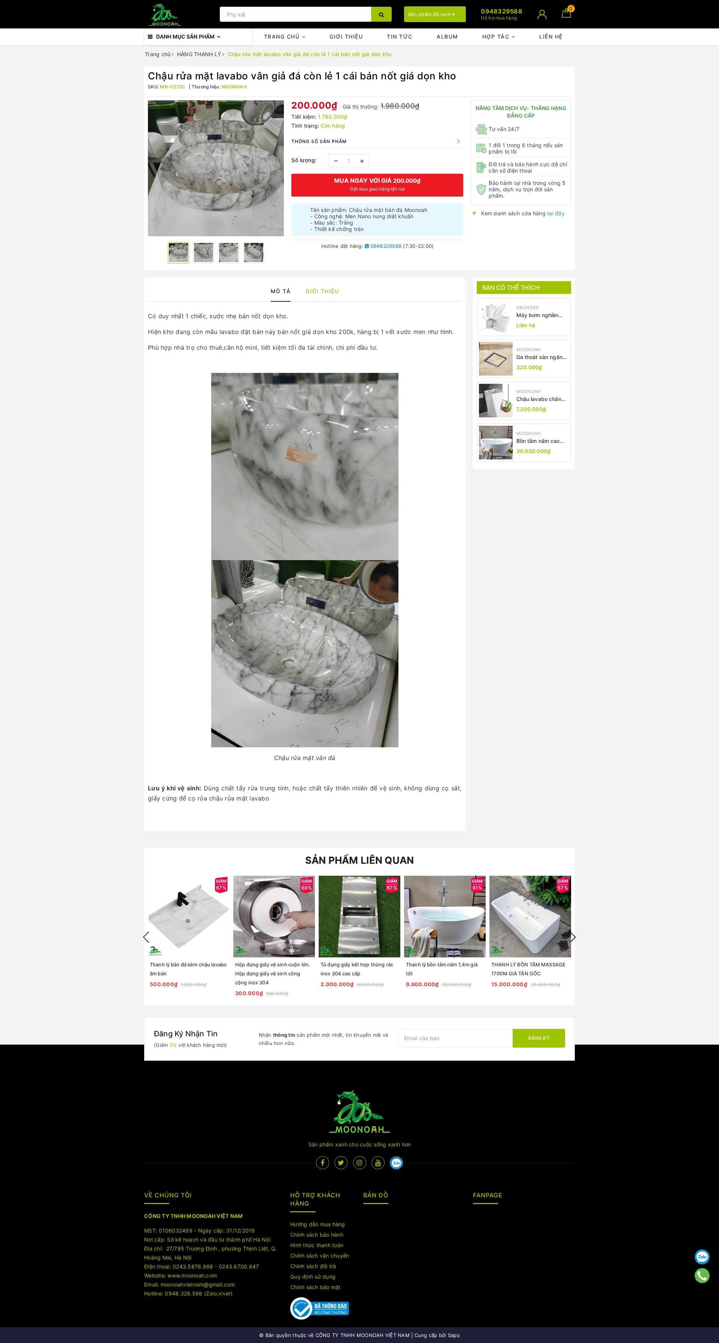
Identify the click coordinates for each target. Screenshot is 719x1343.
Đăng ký (538, 1038)
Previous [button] (146, 937)
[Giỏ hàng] (566, 15)
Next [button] (573, 937)
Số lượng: (304, 160)
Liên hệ (551, 36)
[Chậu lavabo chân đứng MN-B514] (496, 400)
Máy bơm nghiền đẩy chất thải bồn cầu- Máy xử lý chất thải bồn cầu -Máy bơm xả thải (541, 315)
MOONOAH (528, 349)
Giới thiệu (346, 36)
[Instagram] (359, 1162)
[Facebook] (322, 1162)
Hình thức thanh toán (316, 1245)
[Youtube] (378, 1162)
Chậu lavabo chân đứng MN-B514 (538, 399)
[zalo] (396, 1162)
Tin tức (400, 36)
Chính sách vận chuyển (319, 1255)
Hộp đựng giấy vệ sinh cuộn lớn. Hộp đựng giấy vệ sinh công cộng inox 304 (272, 973)
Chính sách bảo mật (315, 1287)
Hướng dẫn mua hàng (317, 1224)
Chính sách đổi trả (313, 1266)
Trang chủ (283, 36)
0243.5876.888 (193, 1266)
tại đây (556, 213)
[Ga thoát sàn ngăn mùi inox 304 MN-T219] (496, 359)
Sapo (454, 1335)
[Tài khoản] (542, 14)
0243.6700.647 (239, 1266)
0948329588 (385, 246)
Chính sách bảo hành (316, 1234)
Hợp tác (497, 36)
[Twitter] (341, 1162)
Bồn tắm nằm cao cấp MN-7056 (538, 441)
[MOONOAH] (180, 14)
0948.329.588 (183, 1293)
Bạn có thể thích (511, 287)
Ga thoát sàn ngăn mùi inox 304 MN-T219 (539, 357)
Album (447, 36)
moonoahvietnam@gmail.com (198, 1284)
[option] (216, 168)
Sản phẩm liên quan (359, 860)
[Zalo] (702, 1256)
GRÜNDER (527, 307)
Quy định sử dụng (313, 1276)
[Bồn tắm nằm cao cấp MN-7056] (496, 442)
